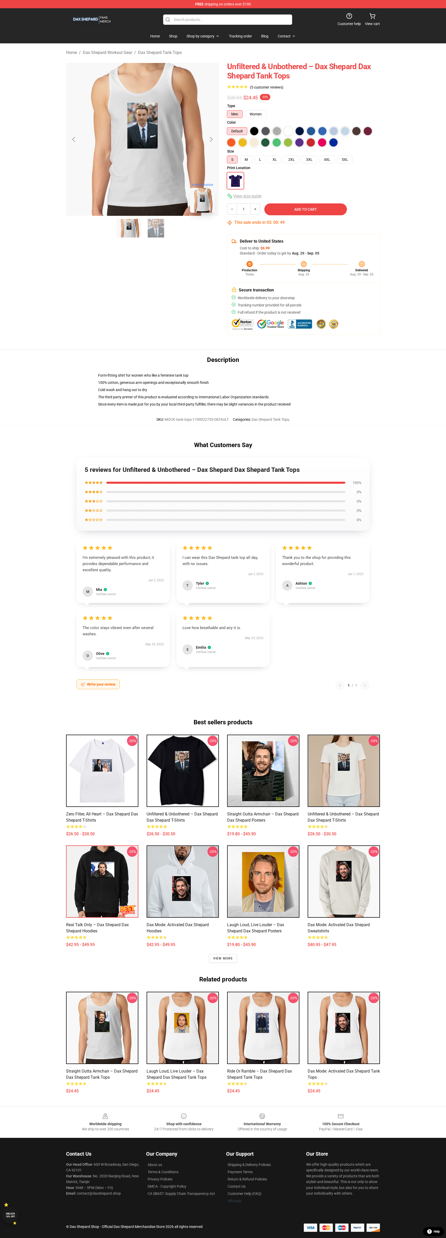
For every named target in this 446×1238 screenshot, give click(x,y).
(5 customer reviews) (266, 87)
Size (230, 151)
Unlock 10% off (10, 1215)
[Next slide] (210, 139)
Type (231, 106)
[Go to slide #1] (129, 228)
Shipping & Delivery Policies (249, 1165)
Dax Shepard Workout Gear (107, 52)
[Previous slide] (74, 139)
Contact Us (236, 1186)
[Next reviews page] (365, 685)
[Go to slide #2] (156, 228)
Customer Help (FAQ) (244, 1194)
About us (155, 1165)
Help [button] (437, 1231)
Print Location (238, 168)
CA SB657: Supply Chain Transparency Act (181, 1194)
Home (71, 52)
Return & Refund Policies (247, 1179)
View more (223, 958)
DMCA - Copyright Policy (167, 1186)
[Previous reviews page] (340, 685)
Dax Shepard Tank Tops (160, 52)
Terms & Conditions (163, 1172)
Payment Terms (240, 1172)
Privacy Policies (160, 1179)
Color (231, 122)
